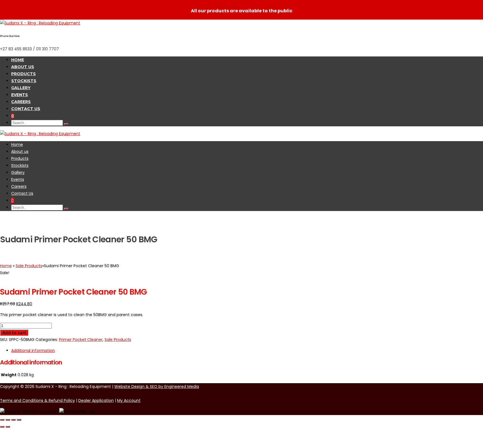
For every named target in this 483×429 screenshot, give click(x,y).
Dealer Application (96, 400)
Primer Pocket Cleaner (81, 339)
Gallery (20, 87)
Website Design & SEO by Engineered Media (156, 386)
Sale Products (29, 266)
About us (22, 66)
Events (19, 94)
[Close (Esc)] (19, 420)
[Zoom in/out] (2, 420)
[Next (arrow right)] (8, 427)
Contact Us (25, 108)
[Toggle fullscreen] (8, 420)
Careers (21, 101)
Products (23, 73)
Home (17, 59)
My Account (129, 400)
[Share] (13, 420)
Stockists (23, 80)
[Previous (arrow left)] (2, 427)
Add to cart (14, 332)
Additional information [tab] (33, 350)
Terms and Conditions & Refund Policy (37, 400)
